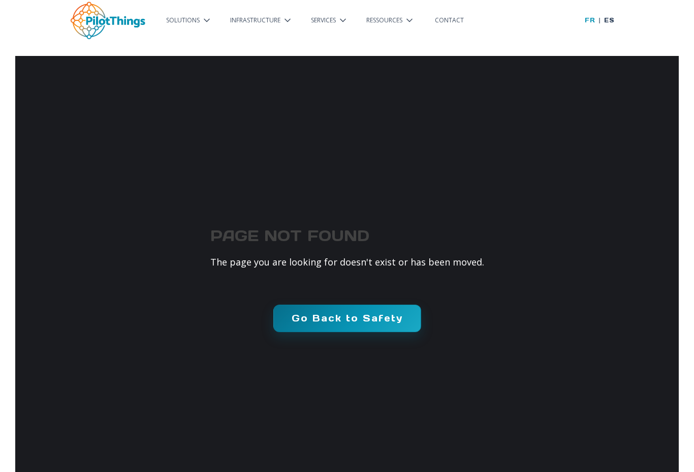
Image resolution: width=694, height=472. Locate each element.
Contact (449, 20)
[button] (189, 20)
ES (609, 20)
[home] (108, 20)
